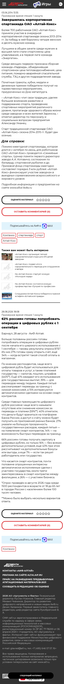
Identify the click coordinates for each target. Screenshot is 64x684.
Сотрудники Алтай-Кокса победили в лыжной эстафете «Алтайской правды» (37, 295)
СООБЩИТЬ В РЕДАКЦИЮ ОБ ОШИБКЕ (25, 586)
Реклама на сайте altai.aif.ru (22, 575)
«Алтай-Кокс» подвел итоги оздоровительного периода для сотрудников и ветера (37, 266)
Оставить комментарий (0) (32, 211)
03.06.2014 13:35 (10, 12)
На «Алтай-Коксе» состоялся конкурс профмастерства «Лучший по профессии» (35, 285)
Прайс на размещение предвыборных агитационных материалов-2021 (27, 580)
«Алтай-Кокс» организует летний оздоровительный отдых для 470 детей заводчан (34, 256)
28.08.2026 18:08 (10, 311)
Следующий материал (31, 676)
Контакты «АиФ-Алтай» (18, 570)
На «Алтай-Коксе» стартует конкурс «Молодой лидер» (32, 275)
